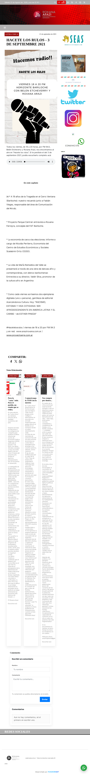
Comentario (16, 675)
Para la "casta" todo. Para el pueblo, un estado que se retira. (13, 404)
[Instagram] (80, 2)
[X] (72, 2)
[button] (55, 2)
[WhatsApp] (68, 2)
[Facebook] (76, 2)
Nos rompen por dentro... (47, 399)
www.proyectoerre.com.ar (19, 335)
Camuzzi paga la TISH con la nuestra (31, 400)
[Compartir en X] (16, 361)
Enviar (45, 699)
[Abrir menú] (5, 28)
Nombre (14, 665)
